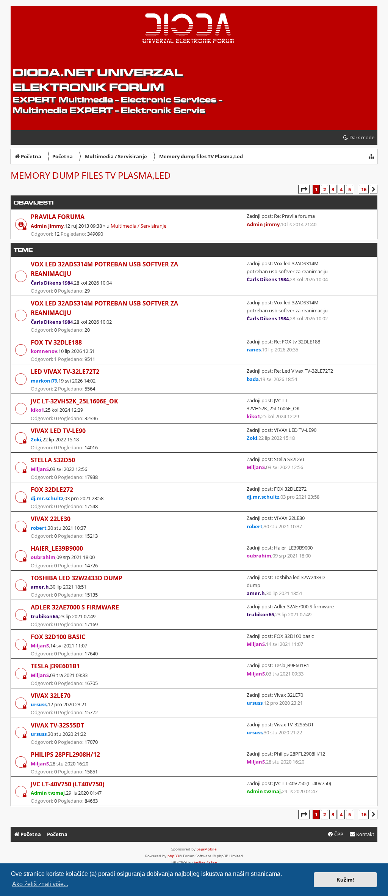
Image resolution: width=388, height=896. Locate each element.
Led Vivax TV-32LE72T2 (65, 371)
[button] (304, 189)
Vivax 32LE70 (50, 695)
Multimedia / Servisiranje (138, 225)
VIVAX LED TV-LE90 (58, 431)
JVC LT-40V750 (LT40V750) (67, 784)
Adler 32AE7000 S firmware (75, 607)
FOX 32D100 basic (58, 637)
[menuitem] (361, 834)
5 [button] (349, 189)
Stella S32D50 (53, 460)
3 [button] (333, 189)
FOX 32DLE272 (52, 489)
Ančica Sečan (205, 862)
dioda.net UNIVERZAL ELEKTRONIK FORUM (98, 79)
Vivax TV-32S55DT (57, 725)
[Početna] (71, 31)
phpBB (173, 855)
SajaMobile (207, 849)
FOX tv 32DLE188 (56, 342)
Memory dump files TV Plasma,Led (91, 175)
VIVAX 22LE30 (50, 519)
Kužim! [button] (345, 880)
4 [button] (341, 189)
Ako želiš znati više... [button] (40, 884)
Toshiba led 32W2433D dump (76, 578)
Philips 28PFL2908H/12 (65, 754)
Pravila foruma (57, 217)
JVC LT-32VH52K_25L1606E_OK (74, 401)
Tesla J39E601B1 (55, 666)
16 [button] (363, 189)
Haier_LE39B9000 (57, 548)
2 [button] (324, 189)
